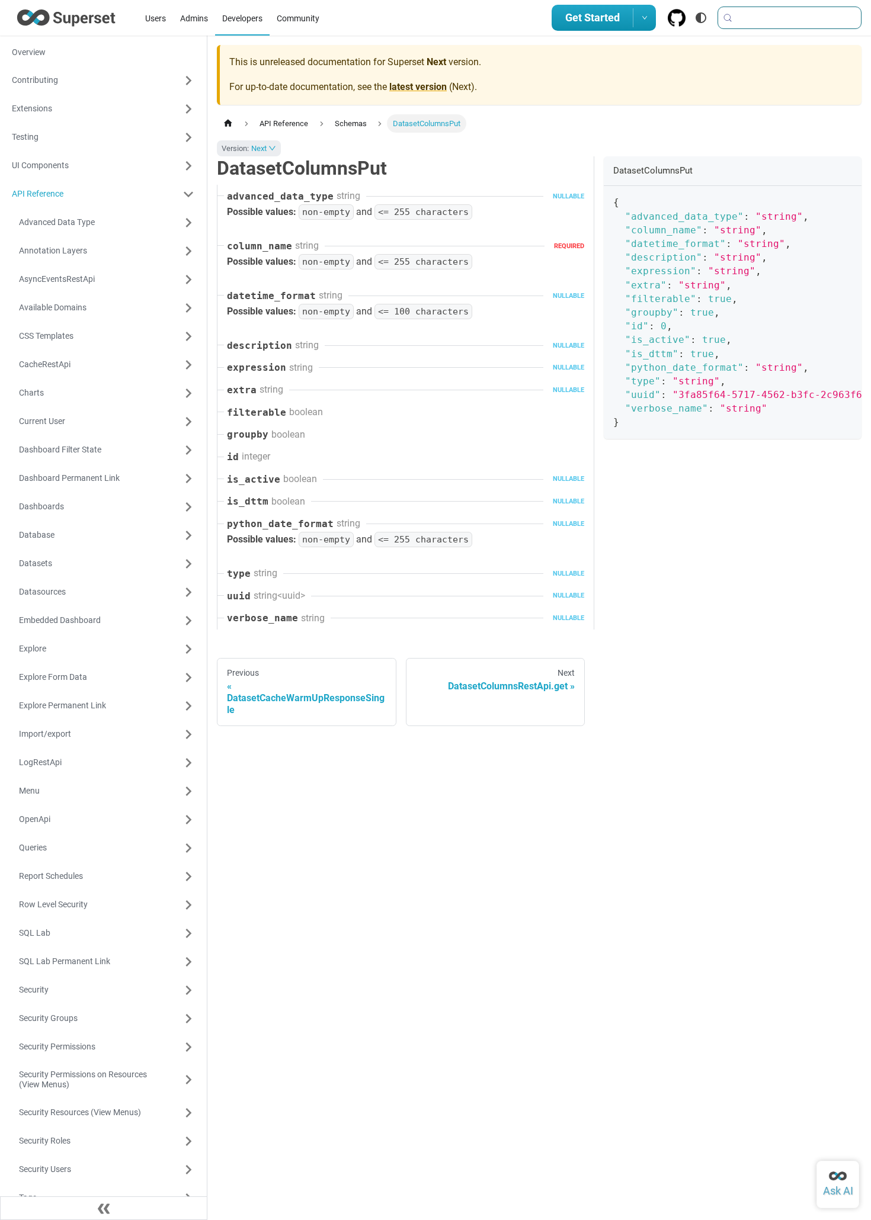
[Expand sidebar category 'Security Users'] (188, 1170)
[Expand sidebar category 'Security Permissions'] (188, 1047)
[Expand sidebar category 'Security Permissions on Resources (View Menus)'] (188, 1079)
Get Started (592, 17)
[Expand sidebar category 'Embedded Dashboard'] (188, 621)
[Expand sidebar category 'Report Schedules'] (188, 876)
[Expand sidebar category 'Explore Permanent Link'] (188, 706)
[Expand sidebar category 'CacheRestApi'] (188, 365)
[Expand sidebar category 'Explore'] (188, 649)
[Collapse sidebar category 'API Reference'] (188, 194)
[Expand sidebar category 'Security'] (188, 990)
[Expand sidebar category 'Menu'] (188, 791)
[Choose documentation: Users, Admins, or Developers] (644, 18)
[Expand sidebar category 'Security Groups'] (188, 1019)
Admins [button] (194, 18)
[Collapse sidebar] (103, 1208)
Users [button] (155, 18)
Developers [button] (242, 18)
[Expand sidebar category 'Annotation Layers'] (188, 251)
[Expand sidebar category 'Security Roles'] (188, 1141)
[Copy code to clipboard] (847, 201)
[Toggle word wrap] (825, 201)
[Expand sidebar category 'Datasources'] (188, 592)
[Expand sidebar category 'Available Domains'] (188, 308)
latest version (418, 86)
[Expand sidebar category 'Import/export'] (188, 734)
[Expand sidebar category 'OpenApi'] (188, 820)
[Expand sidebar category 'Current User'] (188, 422)
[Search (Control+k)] (790, 18)
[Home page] (228, 123)
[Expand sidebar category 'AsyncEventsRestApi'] (188, 280)
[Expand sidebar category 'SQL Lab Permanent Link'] (188, 962)
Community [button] (298, 18)
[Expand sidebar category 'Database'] (188, 535)
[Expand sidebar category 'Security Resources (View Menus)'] (188, 1113)
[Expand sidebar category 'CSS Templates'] (188, 336)
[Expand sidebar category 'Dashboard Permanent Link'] (188, 478)
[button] (103, 81)
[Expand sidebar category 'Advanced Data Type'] (188, 223)
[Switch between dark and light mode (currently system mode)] (700, 17)
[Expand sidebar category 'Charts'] (188, 393)
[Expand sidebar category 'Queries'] (188, 848)
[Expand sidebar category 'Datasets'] (188, 564)
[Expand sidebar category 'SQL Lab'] (188, 933)
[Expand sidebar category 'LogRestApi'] (188, 763)
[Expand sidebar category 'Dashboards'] (188, 507)
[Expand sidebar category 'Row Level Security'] (188, 905)
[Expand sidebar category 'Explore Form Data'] (188, 677)
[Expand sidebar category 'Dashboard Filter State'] (188, 450)
